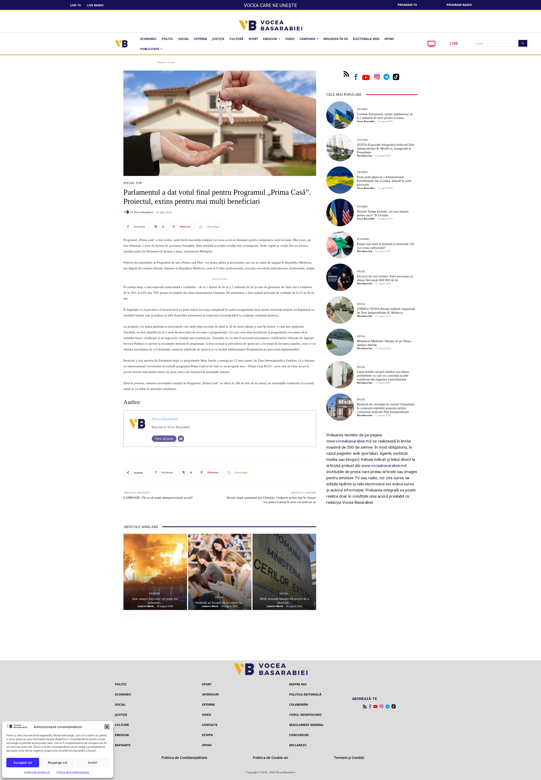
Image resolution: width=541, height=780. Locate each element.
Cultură (362, 140)
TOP (139, 183)
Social (171, 62)
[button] (107, 727)
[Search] (522, 43)
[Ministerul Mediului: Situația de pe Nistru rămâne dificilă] (340, 342)
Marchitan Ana (364, 155)
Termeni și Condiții (349, 757)
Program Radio (459, 5)
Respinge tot (57, 763)
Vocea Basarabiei (143, 212)
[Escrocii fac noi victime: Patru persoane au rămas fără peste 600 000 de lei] (340, 277)
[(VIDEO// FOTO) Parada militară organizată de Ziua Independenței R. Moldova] (340, 310)
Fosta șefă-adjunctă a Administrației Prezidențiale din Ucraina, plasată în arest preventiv (384, 180)
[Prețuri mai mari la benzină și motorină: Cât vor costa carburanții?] (340, 245)
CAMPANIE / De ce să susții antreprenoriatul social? (158, 497)
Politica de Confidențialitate (72, 772)
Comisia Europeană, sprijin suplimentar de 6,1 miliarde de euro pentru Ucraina (385, 116)
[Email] (181, 439)
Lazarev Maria (145, 606)
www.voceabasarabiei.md (349, 441)
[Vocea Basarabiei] (126, 212)
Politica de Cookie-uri (37, 772)
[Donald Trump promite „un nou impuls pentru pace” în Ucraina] (340, 212)
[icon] (431, 45)
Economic (363, 239)
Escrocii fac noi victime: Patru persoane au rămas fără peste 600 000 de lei (385, 278)
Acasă (161, 62)
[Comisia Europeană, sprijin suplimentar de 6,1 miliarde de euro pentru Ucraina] (340, 115)
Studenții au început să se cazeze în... (219, 602)
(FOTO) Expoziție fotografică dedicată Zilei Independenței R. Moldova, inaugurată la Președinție (385, 148)
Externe (154, 593)
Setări (92, 763)
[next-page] (132, 617)
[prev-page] (126, 617)
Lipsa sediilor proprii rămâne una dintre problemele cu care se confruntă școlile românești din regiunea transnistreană (383, 375)
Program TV (407, 5)
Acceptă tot (23, 763)
